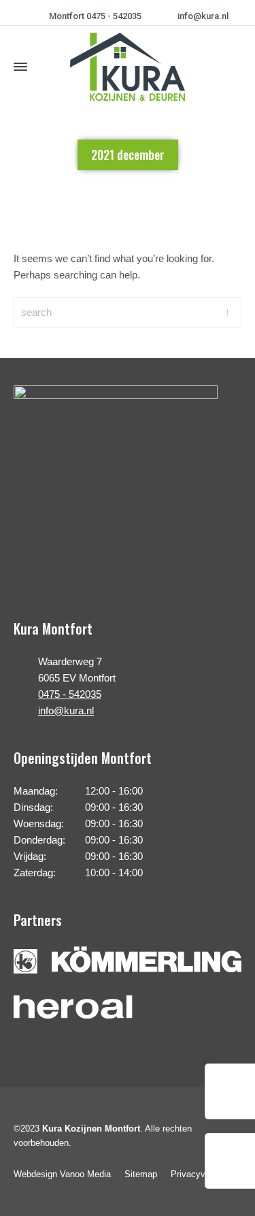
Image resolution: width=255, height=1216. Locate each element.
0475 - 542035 (69, 694)
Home (93, 200)
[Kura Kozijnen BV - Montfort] (127, 67)
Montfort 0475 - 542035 (95, 16)
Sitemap (140, 1174)
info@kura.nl (202, 16)
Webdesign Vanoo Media (62, 1174)
